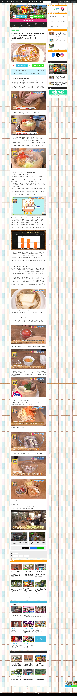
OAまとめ (13, 30)
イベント (37, 1)
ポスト (26, 548)
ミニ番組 (33, 1)
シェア (34, 548)
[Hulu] (37, 16)
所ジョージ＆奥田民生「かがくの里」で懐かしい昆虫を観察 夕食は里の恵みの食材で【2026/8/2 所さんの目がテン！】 (16, 664)
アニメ (30, 1)
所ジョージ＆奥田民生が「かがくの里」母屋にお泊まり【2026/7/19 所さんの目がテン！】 (16, 678)
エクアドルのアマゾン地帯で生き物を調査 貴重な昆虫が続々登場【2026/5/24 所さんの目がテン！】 (40, 678)
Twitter (58, 55)
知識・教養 (15, 553)
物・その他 (51, 26)
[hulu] (49, 2)
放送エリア (43, 25)
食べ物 (18, 30)
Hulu (36, 65)
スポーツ (26, 1)
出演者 (21, 25)
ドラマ (7, 1)
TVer (20, 65)
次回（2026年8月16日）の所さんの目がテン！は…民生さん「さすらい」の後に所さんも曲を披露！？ (40, 664)
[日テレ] (2, 1)
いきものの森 (63, 16)
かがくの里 (57, 16)
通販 (41, 1)
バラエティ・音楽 (18, 1)
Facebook (53, 55)
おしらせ (56, 26)
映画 (23, 1)
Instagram (62, 55)
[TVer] (45, 2)
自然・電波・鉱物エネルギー (54, 21)
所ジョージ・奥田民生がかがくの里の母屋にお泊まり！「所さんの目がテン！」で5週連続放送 (28, 664)
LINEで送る (41, 548)
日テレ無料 (62, 9)
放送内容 (13, 25)
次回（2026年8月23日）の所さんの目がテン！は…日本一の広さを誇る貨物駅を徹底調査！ (28, 678)
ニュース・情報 (12, 1)
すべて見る (28, 597)
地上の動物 (63, 21)
